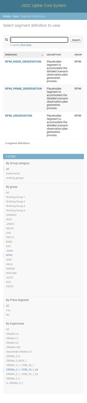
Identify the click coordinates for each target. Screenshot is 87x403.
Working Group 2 (15, 201)
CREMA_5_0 (13, 356)
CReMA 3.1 (12, 338)
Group (78, 54)
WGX (9, 219)
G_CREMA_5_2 (14, 383)
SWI (8, 246)
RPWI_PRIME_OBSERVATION (23, 88)
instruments (13, 173)
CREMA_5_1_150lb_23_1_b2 (22, 374)
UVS (8, 232)
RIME (9, 241)
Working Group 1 (15, 197)
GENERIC (11, 214)
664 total (26, 45)
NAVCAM (11, 273)
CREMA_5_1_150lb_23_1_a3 (22, 369)
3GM (9, 259)
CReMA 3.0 (12, 333)
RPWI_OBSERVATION (18, 115)
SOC (8, 282)
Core (15, 16)
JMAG (9, 250)
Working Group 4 (15, 210)
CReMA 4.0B (13, 347)
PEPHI (9, 286)
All (7, 169)
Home (7, 16)
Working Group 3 (15, 205)
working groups (15, 177)
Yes (8, 310)
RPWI (9, 255)
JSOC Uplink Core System (43, 5)
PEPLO (10, 237)
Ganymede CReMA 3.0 (19, 351)
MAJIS (10, 228)
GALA (9, 264)
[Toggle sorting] (42, 55)
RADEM (10, 268)
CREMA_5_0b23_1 (16, 360)
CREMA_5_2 (13, 378)
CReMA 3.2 (12, 342)
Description (54, 54)
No (7, 314)
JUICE (9, 277)
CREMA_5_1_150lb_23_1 (20, 365)
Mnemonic (11, 54)
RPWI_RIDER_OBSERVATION (23, 61)
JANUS (10, 223)
